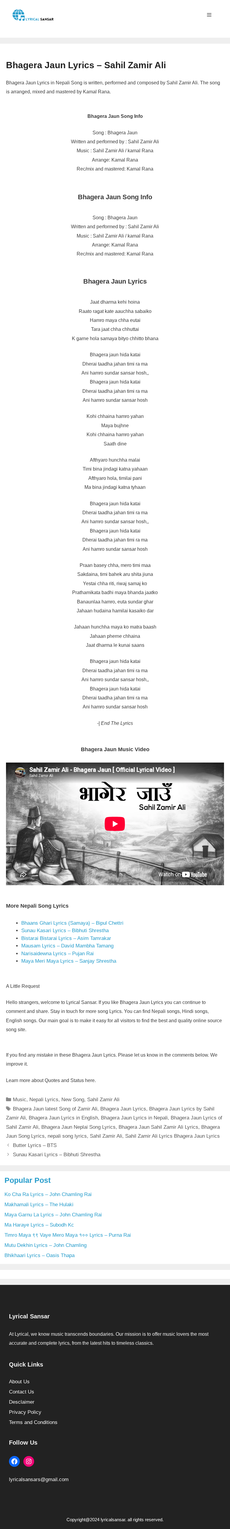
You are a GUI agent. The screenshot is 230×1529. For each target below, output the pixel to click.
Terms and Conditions (33, 1422)
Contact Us (21, 1392)
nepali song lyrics (67, 1136)
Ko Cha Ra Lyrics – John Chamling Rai (48, 1194)
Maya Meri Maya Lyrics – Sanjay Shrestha (68, 961)
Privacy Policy (25, 1412)
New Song (72, 1099)
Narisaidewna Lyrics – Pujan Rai (57, 953)
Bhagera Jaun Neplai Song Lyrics (78, 1127)
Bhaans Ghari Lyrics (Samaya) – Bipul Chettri (72, 923)
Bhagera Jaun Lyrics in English (63, 1118)
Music (19, 1099)
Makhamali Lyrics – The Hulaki (38, 1204)
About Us (19, 1382)
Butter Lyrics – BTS (35, 1145)
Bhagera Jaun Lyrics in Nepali (134, 1118)
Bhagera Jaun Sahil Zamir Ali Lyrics (158, 1127)
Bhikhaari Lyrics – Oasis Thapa (39, 1255)
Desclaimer (21, 1402)
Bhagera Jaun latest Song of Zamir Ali (55, 1109)
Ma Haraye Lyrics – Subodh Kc (39, 1225)
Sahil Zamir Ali (103, 1099)
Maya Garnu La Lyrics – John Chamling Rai (53, 1215)
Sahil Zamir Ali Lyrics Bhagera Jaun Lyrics (172, 1136)
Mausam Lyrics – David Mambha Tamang (67, 946)
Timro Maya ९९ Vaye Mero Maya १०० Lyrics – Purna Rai (67, 1235)
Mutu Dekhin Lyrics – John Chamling (45, 1245)
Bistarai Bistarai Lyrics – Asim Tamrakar (66, 938)
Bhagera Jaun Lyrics (123, 1109)
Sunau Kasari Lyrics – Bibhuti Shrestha (65, 930)
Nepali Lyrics (43, 1099)
